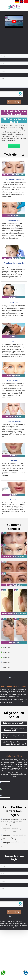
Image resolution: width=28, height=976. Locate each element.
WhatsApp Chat (14, 146)
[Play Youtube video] (14, 21)
